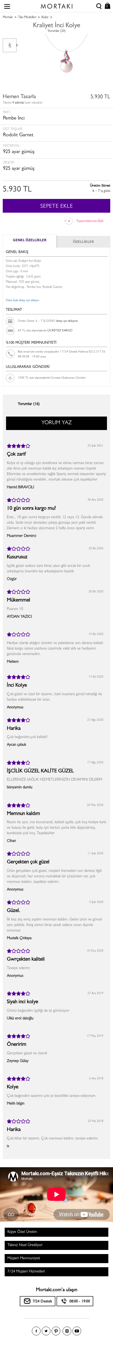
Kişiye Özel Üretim (22, 1232)
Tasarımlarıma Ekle (89, 221)
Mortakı (8, 17)
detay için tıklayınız (67, 321)
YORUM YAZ (56, 423)
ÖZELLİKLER (83, 242)
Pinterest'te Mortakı (56, 1331)
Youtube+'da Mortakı (76, 1331)
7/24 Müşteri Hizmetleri (26, 1272)
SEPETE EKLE (56, 206)
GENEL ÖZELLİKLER (29, 240)
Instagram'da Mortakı (67, 1331)
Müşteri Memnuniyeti (23, 1258)
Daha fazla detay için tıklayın (22, 300)
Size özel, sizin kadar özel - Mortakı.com (56, 5)
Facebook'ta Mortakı (36, 1331)
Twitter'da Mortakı (46, 1331)
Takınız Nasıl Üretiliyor (25, 1245)
